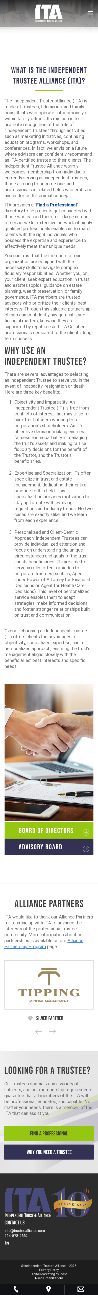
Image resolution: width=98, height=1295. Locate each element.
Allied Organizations (49, 1278)
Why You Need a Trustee (49, 1152)
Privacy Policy (49, 1270)
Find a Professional (49, 1133)
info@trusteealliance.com (25, 1231)
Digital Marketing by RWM (49, 1274)
